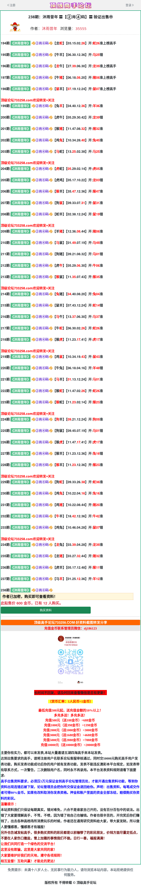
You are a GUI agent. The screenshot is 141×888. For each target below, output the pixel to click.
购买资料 (46, 610)
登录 (128, 5)
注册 (12, 5)
